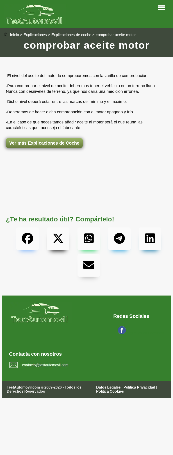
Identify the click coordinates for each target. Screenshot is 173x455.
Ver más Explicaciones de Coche (44, 143)
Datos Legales (108, 387)
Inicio (14, 35)
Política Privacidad (139, 387)
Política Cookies (110, 391)
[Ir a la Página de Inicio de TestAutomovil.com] (35, 23)
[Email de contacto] (39, 366)
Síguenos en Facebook (145, 333)
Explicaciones (35, 35)
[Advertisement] (86, 165)
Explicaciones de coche (71, 35)
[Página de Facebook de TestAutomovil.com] (122, 333)
